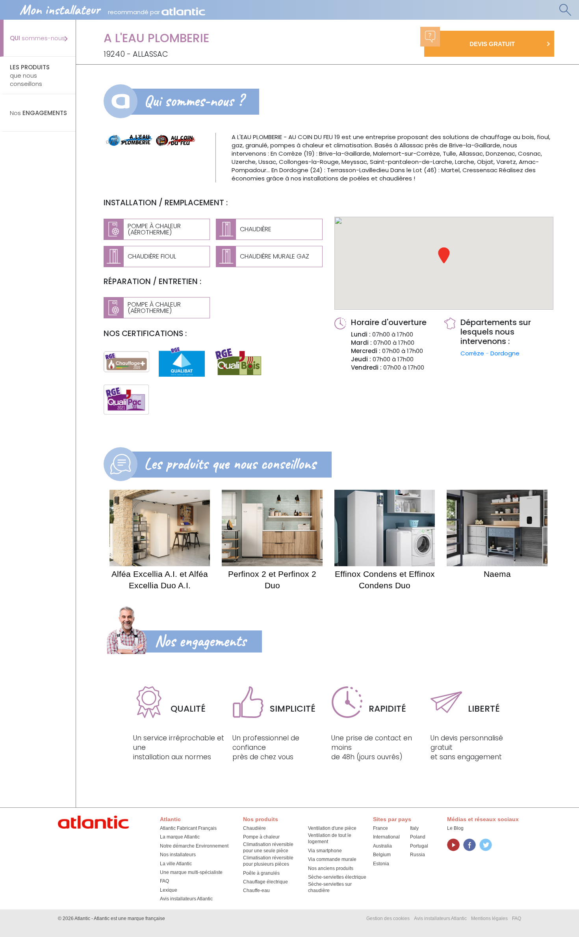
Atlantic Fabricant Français (188, 828)
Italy (414, 828)
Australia (382, 846)
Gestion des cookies (388, 918)
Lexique (168, 890)
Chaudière (254, 828)
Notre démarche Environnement (194, 846)
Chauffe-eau (256, 890)
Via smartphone (325, 850)
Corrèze (473, 353)
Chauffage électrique (265, 882)
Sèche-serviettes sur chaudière (330, 887)
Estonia (381, 863)
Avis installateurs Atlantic (186, 899)
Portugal (419, 846)
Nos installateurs (178, 854)
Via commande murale (332, 859)
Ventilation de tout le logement (329, 838)
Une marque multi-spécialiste (191, 872)
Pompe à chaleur (261, 837)
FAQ (164, 881)
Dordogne (505, 353)
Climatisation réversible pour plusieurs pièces (268, 861)
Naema (497, 573)
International (386, 837)
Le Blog (455, 828)
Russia (417, 854)
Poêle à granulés (261, 873)
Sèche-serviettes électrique (337, 877)
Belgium (382, 854)
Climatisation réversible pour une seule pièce (268, 847)
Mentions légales (489, 918)
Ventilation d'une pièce (332, 828)
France (380, 828)
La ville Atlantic (176, 863)
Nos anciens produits (330, 868)
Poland (417, 837)
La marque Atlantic (180, 837)
